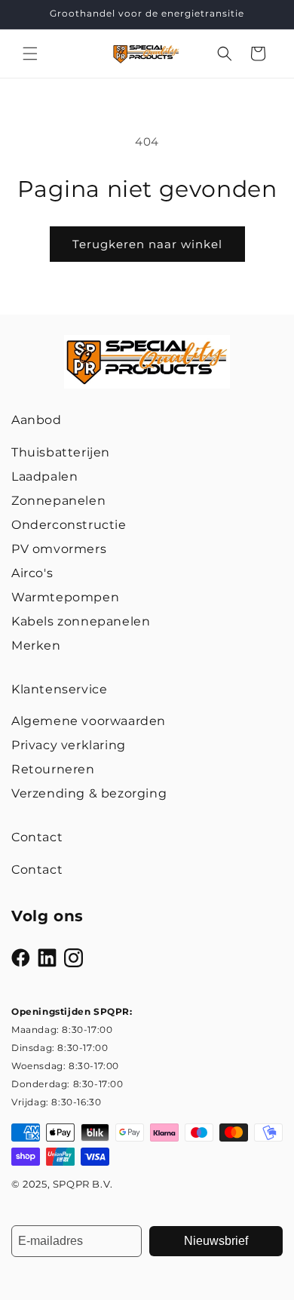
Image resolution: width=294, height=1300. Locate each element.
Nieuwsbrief (216, 1240)
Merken (36, 645)
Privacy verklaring (68, 745)
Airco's (32, 573)
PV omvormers (58, 549)
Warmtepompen (65, 597)
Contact (37, 869)
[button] (30, 53)
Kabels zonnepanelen (80, 621)
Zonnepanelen (58, 500)
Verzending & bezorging (89, 793)
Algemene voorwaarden (88, 721)
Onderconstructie (69, 525)
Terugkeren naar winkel (147, 244)
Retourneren (53, 769)
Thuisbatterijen (60, 452)
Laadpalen (44, 476)
